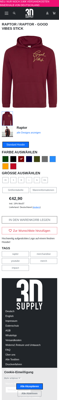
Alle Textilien (12, 359)
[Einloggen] (47, 13)
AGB (8, 330)
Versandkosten (13, 340)
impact (15, 268)
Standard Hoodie (16, 144)
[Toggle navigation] (6, 13)
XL (37, 180)
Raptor (10, 24)
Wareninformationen (43, 190)
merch (43, 261)
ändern (36, 207)
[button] (54, 13)
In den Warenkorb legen (29, 219)
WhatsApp (11, 335)
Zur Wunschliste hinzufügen (31, 230)
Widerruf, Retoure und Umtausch (23, 345)
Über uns (10, 354)
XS (5, 180)
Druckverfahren (13, 364)
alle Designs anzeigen (29, 132)
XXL (44, 180)
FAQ (7, 350)
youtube (15, 261)
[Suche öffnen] (14, 13)
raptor (15, 254)
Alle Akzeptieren (29, 386)
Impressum (11, 321)
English (9, 316)
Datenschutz (12, 325)
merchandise (44, 254)
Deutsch (9, 311)
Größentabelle (15, 190)
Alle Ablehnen (29, 393)
